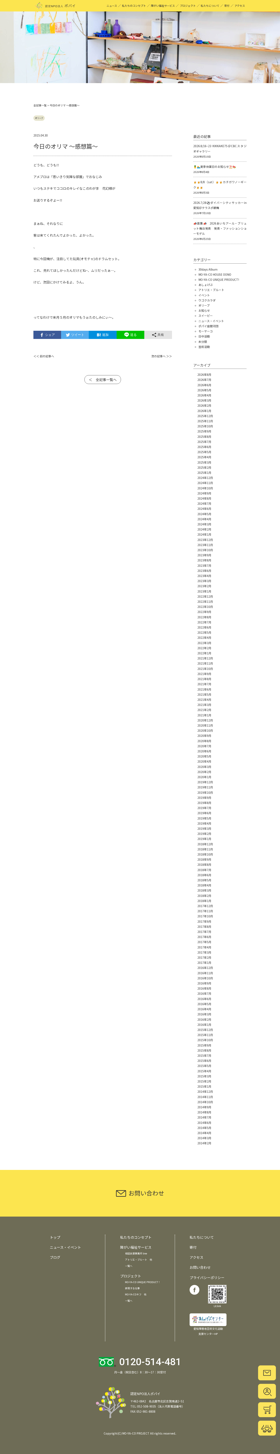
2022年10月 (205, 607)
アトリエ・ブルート (211, 290)
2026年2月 (204, 405)
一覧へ (128, 1266)
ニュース (112, 6)
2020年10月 (205, 730)
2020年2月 (204, 772)
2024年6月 (204, 509)
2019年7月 (204, 808)
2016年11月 (205, 973)
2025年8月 (204, 437)
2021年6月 (204, 689)
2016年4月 (204, 1009)
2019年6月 (204, 813)
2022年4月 (204, 638)
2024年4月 (204, 519)
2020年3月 (204, 767)
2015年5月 (204, 1066)
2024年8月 (204, 498)
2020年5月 (204, 756)
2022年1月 (204, 653)
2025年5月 (204, 452)
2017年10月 (205, 916)
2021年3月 (204, 705)
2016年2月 (204, 1019)
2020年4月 (204, 761)
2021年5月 (204, 694)
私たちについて (210, 6)
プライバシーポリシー (207, 1277)
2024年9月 (204, 493)
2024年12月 (205, 478)
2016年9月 (204, 983)
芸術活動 (204, 347)
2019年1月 (204, 839)
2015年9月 (204, 1045)
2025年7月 (204, 442)
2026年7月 (204, 380)
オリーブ (39, 118)
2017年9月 (204, 921)
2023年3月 (204, 581)
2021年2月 (204, 710)
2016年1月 (204, 1025)
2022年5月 (204, 632)
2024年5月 (204, 514)
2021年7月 (204, 684)
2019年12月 (205, 782)
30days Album (207, 269)
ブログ (55, 1257)
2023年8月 (204, 560)
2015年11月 (205, 1035)
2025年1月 (204, 473)
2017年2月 (204, 957)
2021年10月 (205, 669)
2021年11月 (205, 663)
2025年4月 (204, 457)
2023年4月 (204, 576)
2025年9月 (204, 431)
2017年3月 (204, 952)
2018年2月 (204, 896)
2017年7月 (204, 932)
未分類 (202, 342)
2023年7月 (204, 565)
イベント (204, 295)
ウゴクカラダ (207, 300)
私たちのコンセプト (134, 6)
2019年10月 (205, 792)
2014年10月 (205, 1102)
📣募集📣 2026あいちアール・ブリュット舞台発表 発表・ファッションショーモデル (220, 228)
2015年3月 (204, 1076)
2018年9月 (204, 859)
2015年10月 (205, 1040)
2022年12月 (205, 596)
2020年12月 (205, 720)
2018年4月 (204, 885)
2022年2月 (204, 648)
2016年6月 (204, 999)
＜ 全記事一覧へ (103, 379)
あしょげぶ (205, 285)
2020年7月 (204, 746)
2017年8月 (204, 927)
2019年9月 (204, 798)
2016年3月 (204, 1014)
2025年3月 (204, 462)
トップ (55, 1237)
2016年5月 (204, 1004)
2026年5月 (204, 390)
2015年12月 (205, 1030)
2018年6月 (204, 875)
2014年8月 (204, 1112)
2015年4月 (204, 1071)
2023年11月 (205, 545)
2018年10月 (205, 854)
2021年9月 (204, 674)
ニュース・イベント (211, 321)
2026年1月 (204, 411)
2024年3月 (204, 524)
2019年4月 (204, 823)
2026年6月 (204, 385)
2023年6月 (204, 571)
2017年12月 (205, 906)
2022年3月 (204, 643)
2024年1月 (204, 534)
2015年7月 (204, 1055)
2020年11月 (205, 725)
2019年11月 (205, 787)
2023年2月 (204, 586)
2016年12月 (205, 968)
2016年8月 (204, 988)
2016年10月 (205, 978)
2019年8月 (204, 803)
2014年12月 (205, 1091)
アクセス (239, 6)
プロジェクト (188, 6)
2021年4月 (204, 700)
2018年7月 (204, 870)
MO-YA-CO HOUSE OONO (214, 274)
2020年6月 (204, 751)
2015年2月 (204, 1081)
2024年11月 (205, 483)
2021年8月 (204, 679)
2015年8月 (204, 1050)
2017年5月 (204, 942)
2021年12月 (205, 658)
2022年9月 (204, 612)
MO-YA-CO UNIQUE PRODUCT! (218, 280)
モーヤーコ (205, 331)
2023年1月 (204, 591)
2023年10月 (205, 550)
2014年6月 (204, 1123)
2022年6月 (204, 627)
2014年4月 (204, 1133)
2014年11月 (205, 1097)
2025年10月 (205, 426)
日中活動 (204, 336)
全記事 (37, 105)
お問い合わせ (200, 1267)
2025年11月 (205, 421)
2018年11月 (205, 849)
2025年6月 (204, 447)
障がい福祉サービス (163, 6)
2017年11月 (205, 911)
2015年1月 (204, 1086)
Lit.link (217, 1306)
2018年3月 (204, 890)
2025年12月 (205, 416)
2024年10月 (205, 488)
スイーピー (205, 316)
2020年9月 (204, 736)
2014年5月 (204, 1128)
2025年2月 (204, 467)
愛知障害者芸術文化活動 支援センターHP (208, 1331)
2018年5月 (204, 880)
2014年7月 (204, 1117)
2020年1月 (204, 777)
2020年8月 (204, 741)
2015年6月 (204, 1061)
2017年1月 (204, 963)
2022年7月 (204, 622)
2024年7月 (204, 503)
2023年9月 (204, 555)
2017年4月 (204, 947)
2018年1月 (204, 901)
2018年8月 (204, 864)
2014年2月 (204, 1143)
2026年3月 (204, 400)
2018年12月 (205, 844)
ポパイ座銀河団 (208, 326)
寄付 (227, 6)
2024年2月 (204, 529)
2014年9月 (204, 1107)
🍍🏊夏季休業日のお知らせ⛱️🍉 (214, 167)
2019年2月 (204, 834)
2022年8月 (204, 617)
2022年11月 (205, 601)
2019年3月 (204, 828)
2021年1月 (204, 715)
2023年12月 (205, 540)
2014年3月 (204, 1138)
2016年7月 (204, 993)
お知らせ (204, 310)
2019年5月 (204, 818)
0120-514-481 (150, 1362)
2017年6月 (204, 937)
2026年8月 (204, 375)
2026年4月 (204, 395)
